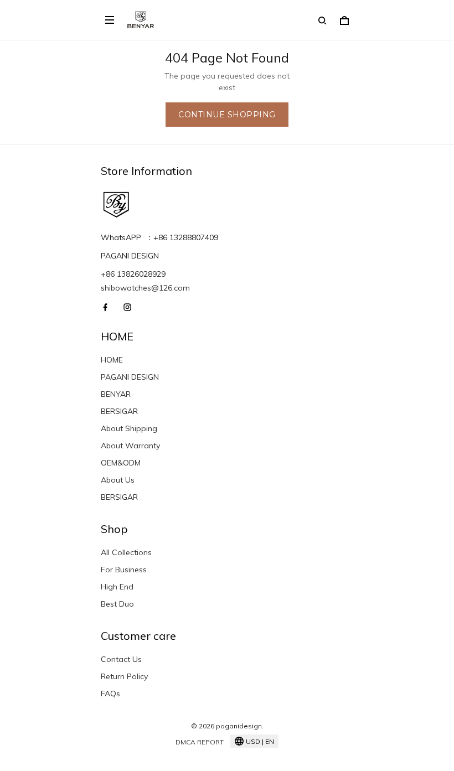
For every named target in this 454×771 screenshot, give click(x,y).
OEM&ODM (121, 463)
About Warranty (130, 446)
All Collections (126, 552)
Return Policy (124, 676)
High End (117, 587)
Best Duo (117, 604)
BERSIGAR (119, 411)
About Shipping (129, 428)
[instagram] (130, 307)
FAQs (110, 693)
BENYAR (116, 394)
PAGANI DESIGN (130, 377)
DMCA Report (200, 742)
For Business (124, 570)
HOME (112, 360)
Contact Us (121, 659)
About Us (118, 480)
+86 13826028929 (133, 274)
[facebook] (108, 307)
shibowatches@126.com (145, 288)
